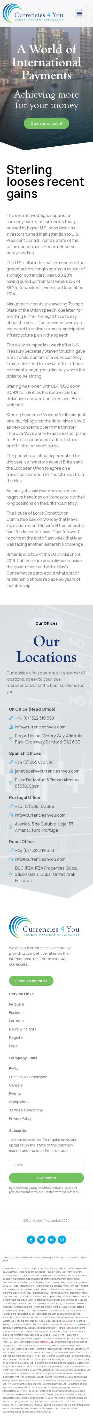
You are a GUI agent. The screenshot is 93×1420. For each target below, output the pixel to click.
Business (17, 1012)
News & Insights (22, 1029)
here (66, 1324)
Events (15, 1093)
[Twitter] (41, 1239)
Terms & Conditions (26, 1110)
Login (13, 1045)
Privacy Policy (20, 1118)
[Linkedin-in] (52, 1239)
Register (16, 1037)
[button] (79, 13)
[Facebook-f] (31, 1239)
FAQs (13, 1068)
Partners (16, 1020)
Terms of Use (46, 1341)
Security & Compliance (28, 1076)
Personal (16, 1004)
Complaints (19, 1101)
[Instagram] (62, 1239)
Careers (16, 1085)
